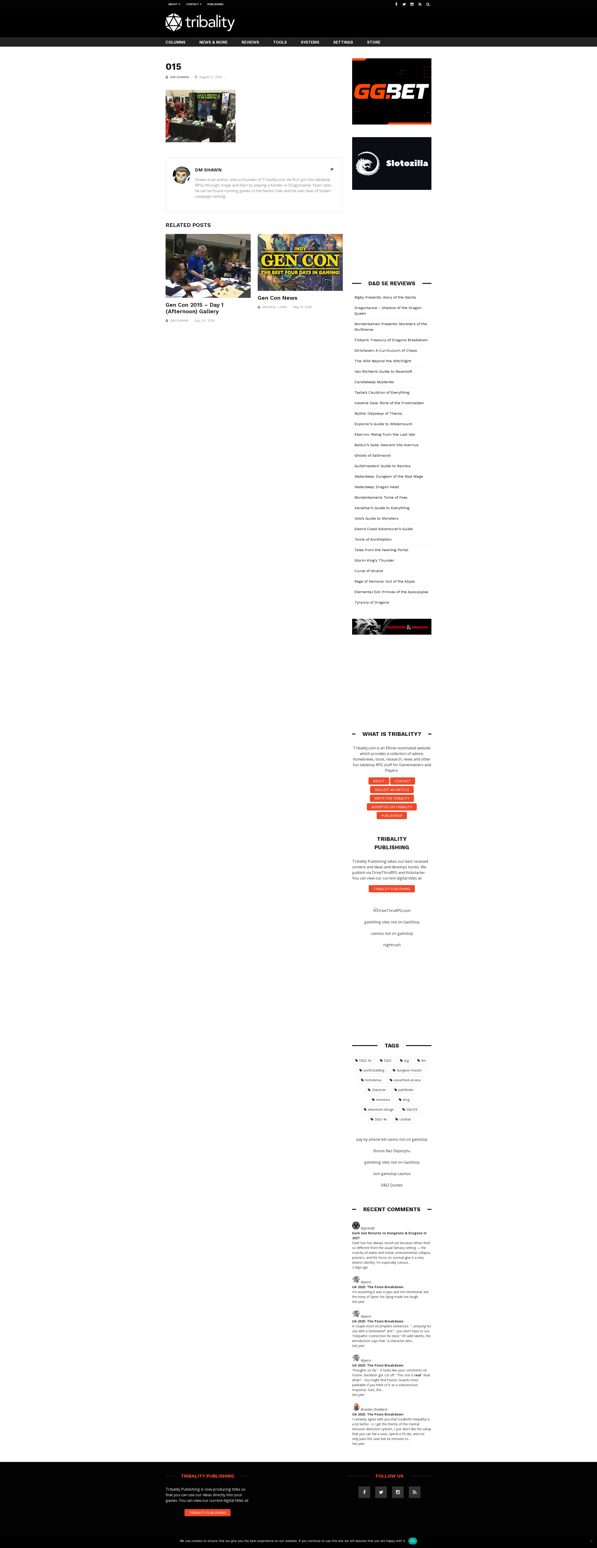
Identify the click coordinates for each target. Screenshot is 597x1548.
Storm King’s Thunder (374, 560)
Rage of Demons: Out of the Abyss (384, 581)
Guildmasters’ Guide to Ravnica (382, 466)
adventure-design (381, 1109)
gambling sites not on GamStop (392, 922)
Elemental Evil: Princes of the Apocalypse (391, 592)
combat (405, 1119)
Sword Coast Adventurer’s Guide (383, 529)
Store (373, 42)
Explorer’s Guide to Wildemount (383, 424)
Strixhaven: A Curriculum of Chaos (385, 350)
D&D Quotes (392, 1185)
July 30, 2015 (204, 320)
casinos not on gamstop (392, 933)
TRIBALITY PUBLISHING (391, 889)
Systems (310, 42)
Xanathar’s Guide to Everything (382, 508)
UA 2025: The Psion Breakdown (377, 1287)
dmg (406, 1099)
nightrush (392, 944)
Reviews (250, 42)
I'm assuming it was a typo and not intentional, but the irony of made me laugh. (390, 1294)
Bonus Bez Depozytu (391, 1150)
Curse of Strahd (368, 571)
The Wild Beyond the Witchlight (382, 361)
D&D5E (412, 1109)
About (173, 4)
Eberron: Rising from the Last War (385, 434)
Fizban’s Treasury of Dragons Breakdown (391, 340)
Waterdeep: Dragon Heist (376, 487)
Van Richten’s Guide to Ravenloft (383, 371)
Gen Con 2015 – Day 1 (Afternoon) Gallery (194, 308)
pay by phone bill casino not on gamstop (391, 1139)
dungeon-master (409, 1070)
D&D (388, 1060)
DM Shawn (179, 77)
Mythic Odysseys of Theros (378, 413)
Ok (413, 1541)
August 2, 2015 (211, 77)
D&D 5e (365, 1060)
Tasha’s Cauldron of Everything (382, 392)
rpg (406, 1060)
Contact (192, 4)
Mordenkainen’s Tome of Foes (380, 497)
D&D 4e (381, 1119)
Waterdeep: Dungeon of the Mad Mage (388, 476)
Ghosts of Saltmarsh (372, 455)
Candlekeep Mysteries (374, 382)
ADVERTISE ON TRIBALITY (391, 807)
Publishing (215, 4)
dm (423, 1060)
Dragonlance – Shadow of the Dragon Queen (387, 311)
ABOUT (379, 781)
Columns (175, 42)
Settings (343, 42)
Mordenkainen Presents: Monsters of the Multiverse (390, 327)
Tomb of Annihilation (373, 539)
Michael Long (274, 307)
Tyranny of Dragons (371, 602)
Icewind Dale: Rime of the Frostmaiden (389, 403)
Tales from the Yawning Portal (381, 550)
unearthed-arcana (407, 1080)
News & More (213, 42)
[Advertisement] (346, 22)
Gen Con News (277, 298)
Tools (280, 42)
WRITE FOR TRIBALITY (392, 798)
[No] (591, 1541)
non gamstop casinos (392, 1173)
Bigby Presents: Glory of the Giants (385, 297)
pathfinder (406, 1090)
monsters (383, 1099)
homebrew (373, 1080)
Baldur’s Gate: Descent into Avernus (386, 445)
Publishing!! (391, 815)
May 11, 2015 (302, 307)
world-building (373, 1070)
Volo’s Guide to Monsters (376, 518)
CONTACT (402, 781)
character (379, 1090)
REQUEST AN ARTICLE (392, 789)
